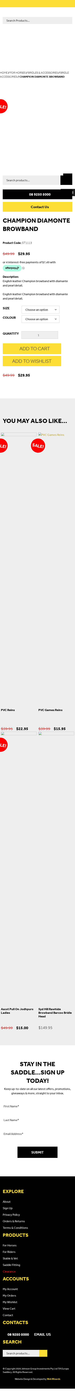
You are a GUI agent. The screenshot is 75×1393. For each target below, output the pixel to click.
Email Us (42, 1334)
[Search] (66, 180)
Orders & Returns (14, 1221)
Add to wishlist (32, 361)
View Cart (9, 1308)
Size (6, 308)
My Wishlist (10, 1302)
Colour (9, 317)
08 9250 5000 (40, 194)
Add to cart (34, 348)
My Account (10, 1289)
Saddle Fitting (11, 1265)
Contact (8, 1315)
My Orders (9, 1295)
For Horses (18, 72)
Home (4, 72)
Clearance (9, 1271)
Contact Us (40, 207)
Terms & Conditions (15, 1227)
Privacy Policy (11, 1214)
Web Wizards (53, 1378)
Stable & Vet (10, 1258)
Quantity (11, 333)
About (7, 1201)
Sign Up (8, 1208)
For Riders (9, 1252)
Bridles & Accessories (43, 72)
